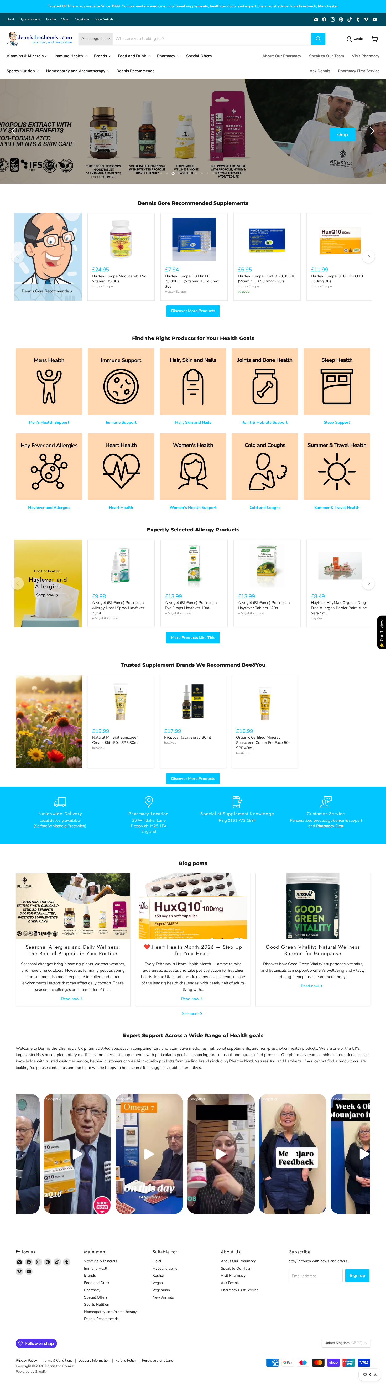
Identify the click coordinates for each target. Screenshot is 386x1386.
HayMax (316, 618)
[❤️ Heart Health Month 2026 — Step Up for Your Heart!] (193, 906)
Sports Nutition (21, 71)
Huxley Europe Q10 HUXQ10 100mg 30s (337, 278)
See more (191, 1013)
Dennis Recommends (135, 71)
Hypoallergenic (30, 19)
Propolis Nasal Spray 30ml (187, 737)
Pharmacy (166, 56)
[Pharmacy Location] (149, 815)
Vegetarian (82, 19)
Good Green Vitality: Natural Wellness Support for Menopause (313, 950)
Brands (101, 56)
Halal (10, 19)
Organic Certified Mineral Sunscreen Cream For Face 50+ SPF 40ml (263, 742)
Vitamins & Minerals (26, 56)
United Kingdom (343, 1343)
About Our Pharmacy (281, 56)
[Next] (368, 256)
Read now (70, 998)
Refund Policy (125, 1360)
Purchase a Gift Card (157, 1360)
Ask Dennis (320, 71)
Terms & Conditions (57, 1360)
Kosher (51, 19)
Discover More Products (193, 310)
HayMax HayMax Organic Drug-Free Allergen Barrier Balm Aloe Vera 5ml (339, 608)
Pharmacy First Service (358, 71)
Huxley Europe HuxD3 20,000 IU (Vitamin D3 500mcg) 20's (267, 278)
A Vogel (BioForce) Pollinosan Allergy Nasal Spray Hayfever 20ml (118, 608)
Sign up (357, 1276)
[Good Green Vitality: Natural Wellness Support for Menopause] (313, 906)
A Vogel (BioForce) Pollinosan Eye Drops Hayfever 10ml (191, 605)
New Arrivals (104, 19)
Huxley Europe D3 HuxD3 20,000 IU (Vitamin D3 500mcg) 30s (193, 281)
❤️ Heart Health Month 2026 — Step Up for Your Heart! (193, 950)
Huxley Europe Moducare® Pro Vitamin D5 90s (119, 278)
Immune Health (69, 56)
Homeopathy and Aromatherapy (76, 71)
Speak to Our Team (326, 56)
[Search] (318, 39)
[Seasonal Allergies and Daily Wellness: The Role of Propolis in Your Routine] (73, 906)
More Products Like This (193, 637)
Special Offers (199, 56)
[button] (355, 39)
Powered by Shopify (31, 1371)
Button (193, 134)
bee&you (98, 748)
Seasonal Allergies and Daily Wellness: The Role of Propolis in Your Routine (73, 950)
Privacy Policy (26, 1360)
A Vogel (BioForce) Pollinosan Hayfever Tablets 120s (264, 605)
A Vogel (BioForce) (105, 618)
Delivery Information (93, 1360)
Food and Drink (132, 56)
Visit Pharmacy (365, 56)
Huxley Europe (102, 286)
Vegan (65, 19)
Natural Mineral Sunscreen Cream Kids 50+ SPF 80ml (115, 740)
